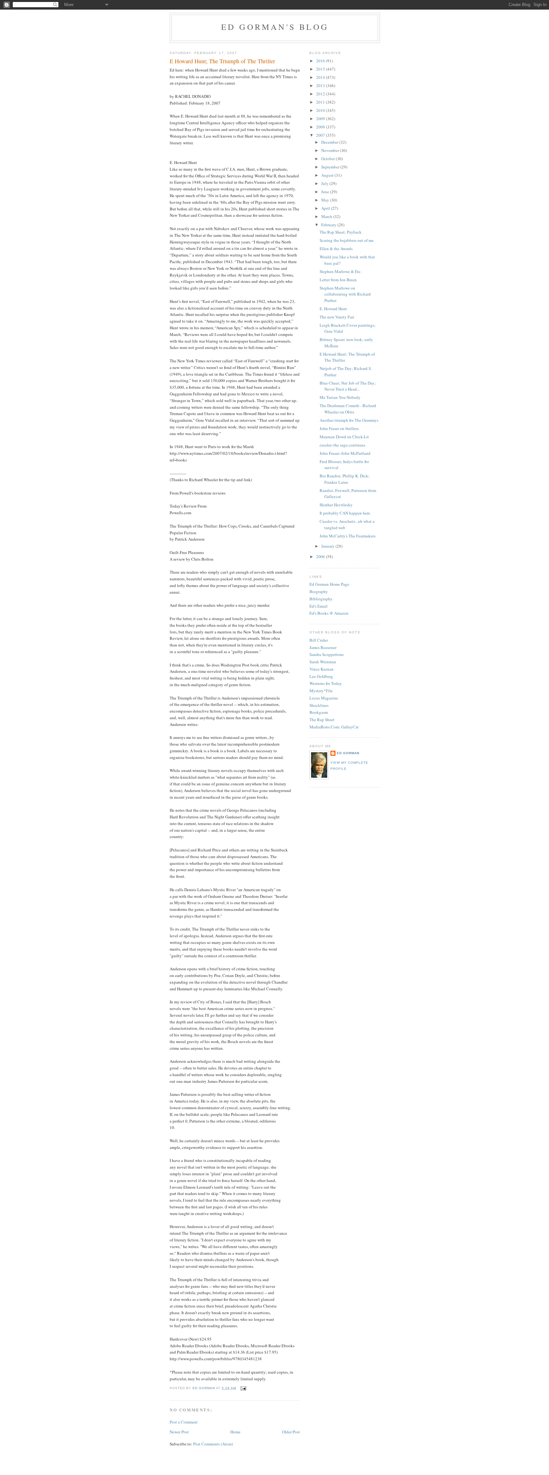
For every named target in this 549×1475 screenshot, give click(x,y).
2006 (321, 556)
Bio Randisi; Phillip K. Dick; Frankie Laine (344, 479)
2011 (321, 102)
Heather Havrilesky (336, 505)
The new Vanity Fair (337, 317)
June (325, 192)
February (329, 225)
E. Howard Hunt (333, 308)
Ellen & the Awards (336, 248)
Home (235, 1432)
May (325, 200)
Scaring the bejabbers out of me (347, 240)
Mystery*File (321, 690)
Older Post (291, 1432)
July (325, 183)
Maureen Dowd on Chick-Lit (344, 437)
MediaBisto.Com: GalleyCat (334, 727)
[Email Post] (242, 1388)
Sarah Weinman (322, 662)
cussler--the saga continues (342, 445)
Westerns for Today (325, 683)
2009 (321, 118)
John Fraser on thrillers (339, 428)
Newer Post (179, 1432)
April (326, 208)
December (330, 142)
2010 (321, 110)
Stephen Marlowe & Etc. (341, 271)
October (328, 158)
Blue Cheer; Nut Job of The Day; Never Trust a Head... (348, 386)
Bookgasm (318, 712)
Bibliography (321, 599)
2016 (321, 61)
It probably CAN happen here (345, 513)
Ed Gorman (348, 753)
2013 (321, 85)
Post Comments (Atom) (213, 1444)
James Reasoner (322, 647)
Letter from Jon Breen (338, 280)
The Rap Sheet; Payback (341, 232)
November (330, 150)
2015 (321, 69)
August (328, 175)
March (327, 216)
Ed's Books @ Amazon (329, 613)
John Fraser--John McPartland (345, 453)
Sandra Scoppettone (326, 654)
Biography (318, 591)
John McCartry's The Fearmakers (348, 536)
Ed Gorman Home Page (329, 584)
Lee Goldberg (321, 676)
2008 (321, 127)
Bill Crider (318, 640)
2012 (321, 94)
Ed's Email (318, 606)
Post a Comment (184, 1422)
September (330, 167)
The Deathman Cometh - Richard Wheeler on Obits (348, 409)
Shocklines (319, 705)
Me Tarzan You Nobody (340, 397)
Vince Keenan (321, 669)
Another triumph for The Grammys (349, 420)
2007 (321, 135)
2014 (321, 77)
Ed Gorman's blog (275, 26)
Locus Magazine (323, 698)
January (328, 546)
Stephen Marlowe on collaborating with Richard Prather (345, 294)
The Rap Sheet (322, 719)
